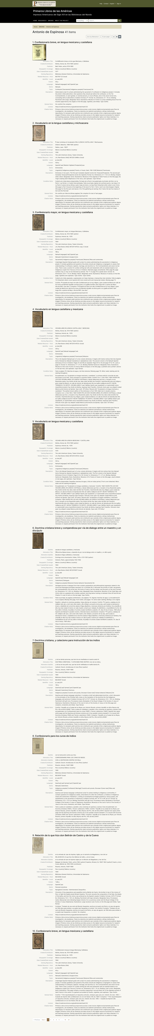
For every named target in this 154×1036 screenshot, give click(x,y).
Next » (44, 1020)
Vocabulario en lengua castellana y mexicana (59, 309)
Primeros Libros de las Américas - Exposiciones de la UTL (44, 4)
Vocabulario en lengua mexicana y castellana (59, 421)
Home (35, 20)
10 (105, 36)
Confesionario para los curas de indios (55, 736)
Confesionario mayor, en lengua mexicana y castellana (64, 212)
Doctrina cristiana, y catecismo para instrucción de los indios (67, 640)
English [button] (112, 3)
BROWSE (51, 20)
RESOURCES (42, 20)
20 (69, 1020)
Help (101, 3)
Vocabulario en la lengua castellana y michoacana (61, 123)
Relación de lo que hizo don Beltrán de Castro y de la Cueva (66, 835)
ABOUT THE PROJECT (61, 20)
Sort (92, 36)
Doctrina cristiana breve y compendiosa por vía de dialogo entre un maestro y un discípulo (76, 529)
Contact (106, 3)
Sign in (119, 3)
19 (65, 1020)
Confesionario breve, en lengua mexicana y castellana (63, 42)
